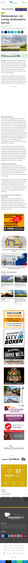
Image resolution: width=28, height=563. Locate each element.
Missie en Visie (6, 549)
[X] (5, 32)
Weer (3, 13)
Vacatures (18, 549)
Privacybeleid (21, 547)
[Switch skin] (4, 3)
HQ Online (21, 545)
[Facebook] (2, 32)
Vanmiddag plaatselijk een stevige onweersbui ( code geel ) (7, 285)
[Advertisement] (14, 101)
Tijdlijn (5, 547)
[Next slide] (25, 459)
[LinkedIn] (9, 32)
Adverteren (10, 547)
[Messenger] (12, 32)
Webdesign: (16, 545)
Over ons (15, 547)
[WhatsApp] (15, 32)
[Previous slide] (2, 459)
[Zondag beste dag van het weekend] (7, 293)
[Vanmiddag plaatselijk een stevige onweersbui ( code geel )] (7, 278)
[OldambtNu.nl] (14, 2)
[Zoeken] (1, 3)
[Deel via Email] (22, 32)
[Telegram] (18, 32)
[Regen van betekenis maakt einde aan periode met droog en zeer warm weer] (21, 293)
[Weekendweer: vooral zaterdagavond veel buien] (21, 278)
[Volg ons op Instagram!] (26, 499)
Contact (23, 549)
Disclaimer (13, 549)
